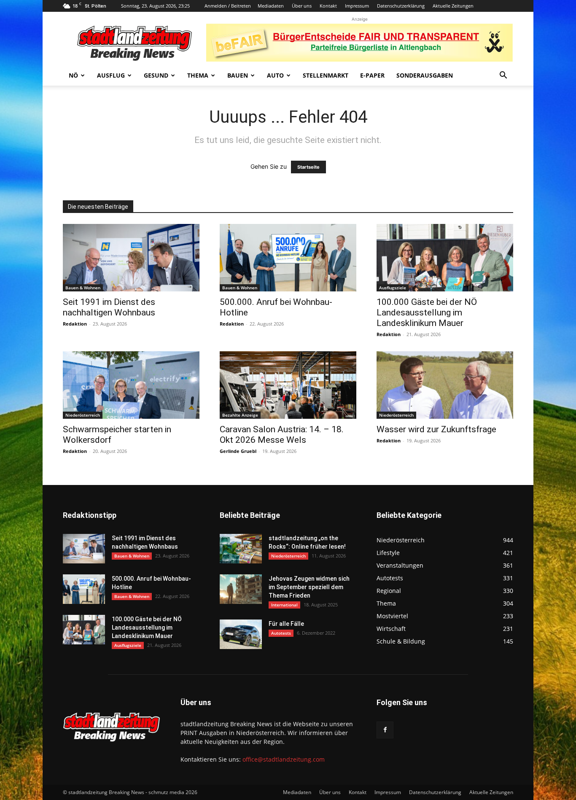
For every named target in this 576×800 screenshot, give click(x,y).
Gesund (156, 75)
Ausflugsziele (392, 288)
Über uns (302, 6)
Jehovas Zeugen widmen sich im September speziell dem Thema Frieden (309, 587)
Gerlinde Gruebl (238, 451)
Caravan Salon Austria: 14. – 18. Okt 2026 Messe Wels (282, 434)
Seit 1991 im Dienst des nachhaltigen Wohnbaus (109, 307)
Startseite (308, 167)
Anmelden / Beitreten (228, 6)
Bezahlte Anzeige (240, 415)
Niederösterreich (82, 415)
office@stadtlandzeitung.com (283, 759)
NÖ (73, 75)
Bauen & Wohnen (82, 288)
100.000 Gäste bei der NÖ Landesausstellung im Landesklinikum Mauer (427, 312)
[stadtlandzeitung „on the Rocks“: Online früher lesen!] (241, 548)
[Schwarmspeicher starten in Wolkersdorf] (131, 385)
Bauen (237, 75)
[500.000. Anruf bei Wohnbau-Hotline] (288, 257)
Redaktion (75, 324)
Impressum (357, 6)
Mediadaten (271, 6)
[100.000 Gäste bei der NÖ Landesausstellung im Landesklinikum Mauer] (445, 257)
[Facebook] (385, 730)
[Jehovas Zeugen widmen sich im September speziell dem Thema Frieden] (241, 589)
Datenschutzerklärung (401, 6)
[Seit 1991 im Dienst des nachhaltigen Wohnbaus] (131, 257)
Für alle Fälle (286, 623)
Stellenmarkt (325, 75)
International (284, 605)
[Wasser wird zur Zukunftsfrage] (445, 385)
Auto (275, 75)
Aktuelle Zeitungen (453, 6)
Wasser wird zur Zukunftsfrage (436, 429)
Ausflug (111, 75)
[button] (503, 76)
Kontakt (328, 6)
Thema (197, 75)
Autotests (281, 633)
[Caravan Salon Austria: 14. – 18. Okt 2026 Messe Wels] (288, 385)
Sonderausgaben (424, 75)
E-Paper (372, 75)
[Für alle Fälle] (241, 634)
